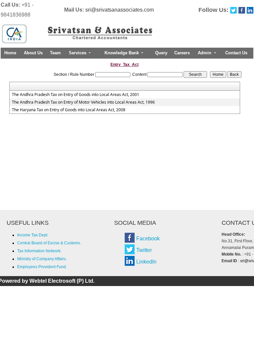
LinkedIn (146, 262)
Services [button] (78, 52)
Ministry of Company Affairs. (42, 259)
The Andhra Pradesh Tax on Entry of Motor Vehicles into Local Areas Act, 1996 (83, 102)
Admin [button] (205, 52)
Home (10, 52)
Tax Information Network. (39, 251)
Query (161, 52)
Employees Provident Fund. (42, 267)
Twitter (144, 250)
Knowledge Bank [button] (122, 52)
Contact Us (236, 52)
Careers (182, 52)
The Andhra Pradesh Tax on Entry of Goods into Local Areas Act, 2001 (75, 94)
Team (55, 52)
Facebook (148, 238)
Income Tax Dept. (32, 235)
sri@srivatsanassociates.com (119, 10)
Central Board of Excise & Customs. (49, 243)
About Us (33, 52)
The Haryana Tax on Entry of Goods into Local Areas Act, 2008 (68, 110)
